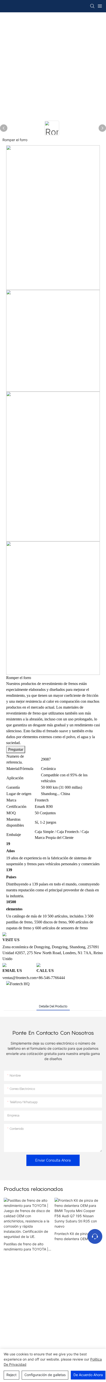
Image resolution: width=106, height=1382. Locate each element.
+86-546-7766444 (50, 978)
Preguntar (15, 749)
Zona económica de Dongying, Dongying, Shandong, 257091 (50, 947)
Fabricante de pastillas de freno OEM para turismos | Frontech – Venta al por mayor (60, 1226)
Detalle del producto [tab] (53, 1006)
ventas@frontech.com (19, 978)
